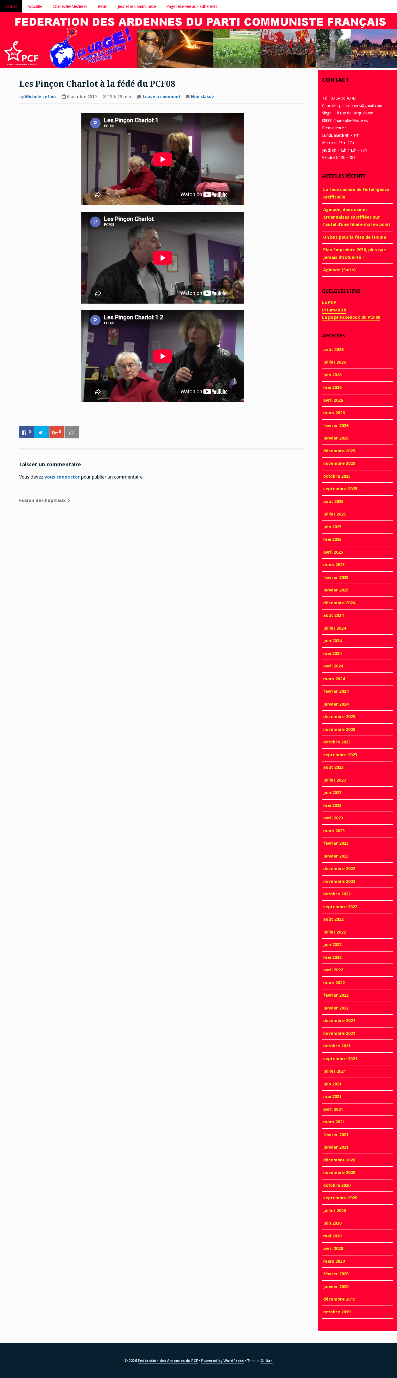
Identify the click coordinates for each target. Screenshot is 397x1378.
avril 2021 (333, 1109)
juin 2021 (332, 1084)
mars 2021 (334, 1121)
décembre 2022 (339, 868)
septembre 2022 (340, 906)
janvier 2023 (335, 856)
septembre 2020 (340, 1197)
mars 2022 (334, 982)
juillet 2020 (334, 1210)
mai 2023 (332, 805)
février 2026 (335, 425)
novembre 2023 (339, 729)
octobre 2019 (336, 1312)
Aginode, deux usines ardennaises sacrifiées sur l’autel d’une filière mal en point (356, 217)
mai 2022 (332, 957)
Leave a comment (161, 97)
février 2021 (335, 1134)
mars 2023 (334, 830)
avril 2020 (333, 1248)
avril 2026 (333, 400)
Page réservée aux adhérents (191, 6)
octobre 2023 (336, 742)
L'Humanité (334, 310)
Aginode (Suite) (339, 269)
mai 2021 (332, 1096)
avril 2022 (333, 970)
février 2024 (335, 691)
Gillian (266, 1360)
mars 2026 (334, 412)
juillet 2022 (334, 932)
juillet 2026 (334, 362)
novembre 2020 (339, 1172)
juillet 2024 (334, 628)
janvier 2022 (335, 1008)
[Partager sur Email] (72, 432)
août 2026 (333, 349)
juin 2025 (332, 526)
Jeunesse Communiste (137, 6)
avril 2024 (333, 666)
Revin (102, 6)
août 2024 (333, 615)
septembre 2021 (340, 1058)
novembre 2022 (339, 881)
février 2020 (335, 1273)
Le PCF (329, 302)
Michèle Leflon (40, 96)
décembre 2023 (339, 716)
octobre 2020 (336, 1185)
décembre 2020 (339, 1160)
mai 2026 (332, 387)
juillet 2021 (334, 1071)
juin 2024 (332, 640)
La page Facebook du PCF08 (351, 317)
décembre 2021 (339, 1020)
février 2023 (335, 843)
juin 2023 (332, 792)
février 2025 (335, 577)
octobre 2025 (336, 476)
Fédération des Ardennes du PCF (168, 1360)
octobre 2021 (336, 1045)
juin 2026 (332, 375)
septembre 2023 (340, 754)
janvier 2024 (335, 704)
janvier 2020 (335, 1286)
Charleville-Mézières (70, 6)
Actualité (35, 6)
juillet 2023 (334, 780)
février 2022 (335, 995)
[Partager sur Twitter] (41, 432)
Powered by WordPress (222, 1360)
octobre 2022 (336, 894)
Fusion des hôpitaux (42, 500)
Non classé (202, 96)
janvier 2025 (335, 590)
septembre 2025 (340, 488)
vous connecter (62, 477)
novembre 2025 (339, 463)
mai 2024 (332, 653)
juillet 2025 (334, 514)
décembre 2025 (339, 451)
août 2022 (333, 919)
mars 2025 (334, 564)
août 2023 (333, 767)
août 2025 (333, 501)
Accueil (11, 6)
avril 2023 (333, 818)
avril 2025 (333, 552)
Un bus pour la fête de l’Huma (354, 237)
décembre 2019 (339, 1299)
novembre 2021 (339, 1033)
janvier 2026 (335, 438)
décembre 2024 (339, 602)
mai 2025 (332, 539)
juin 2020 (332, 1223)
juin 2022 (332, 944)
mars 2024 (334, 678)
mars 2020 (334, 1261)
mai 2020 (332, 1236)
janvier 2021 (335, 1147)
